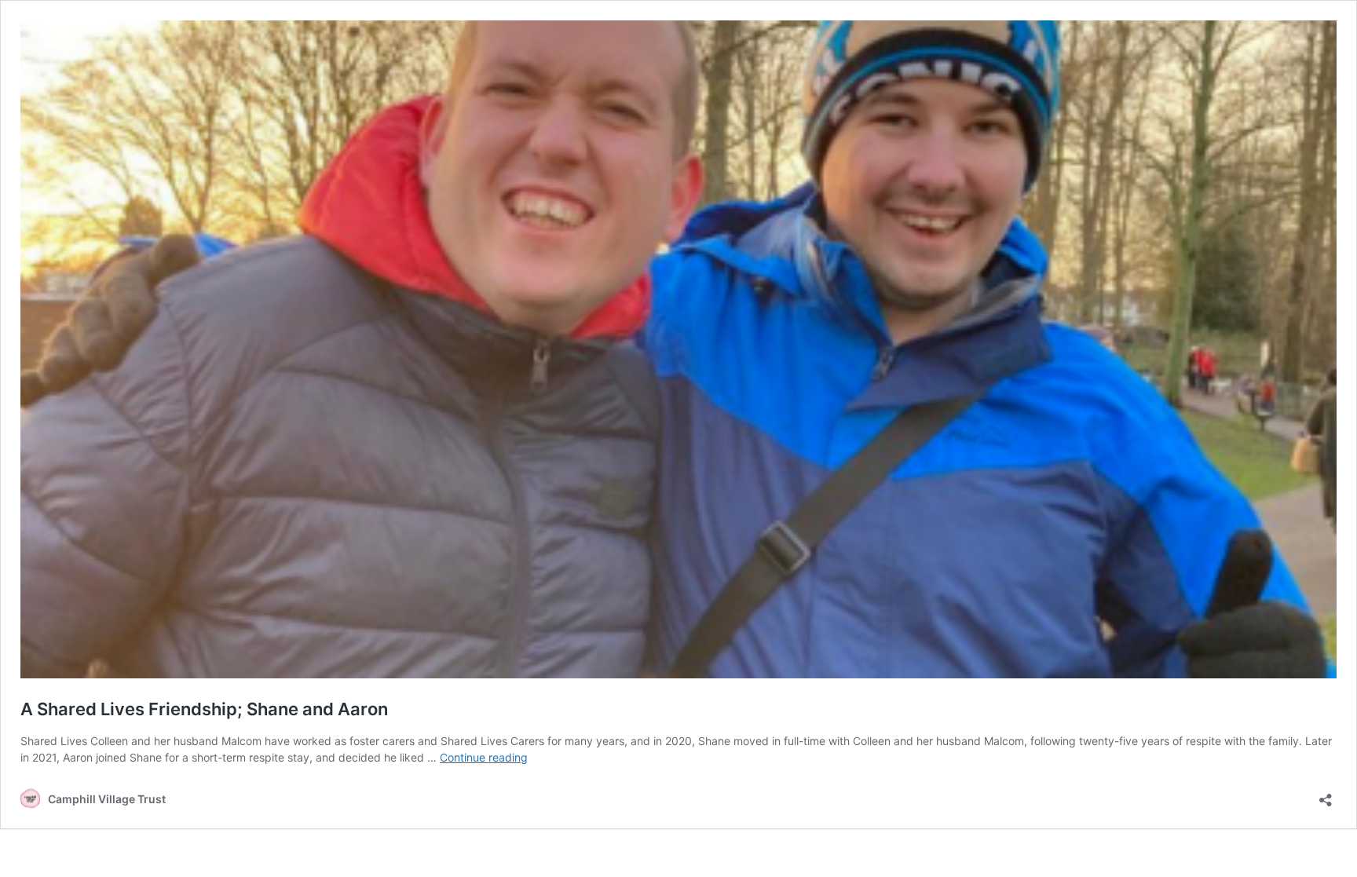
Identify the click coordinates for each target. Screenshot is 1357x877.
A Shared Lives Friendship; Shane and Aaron (204, 709)
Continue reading (484, 757)
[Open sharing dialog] (1326, 795)
